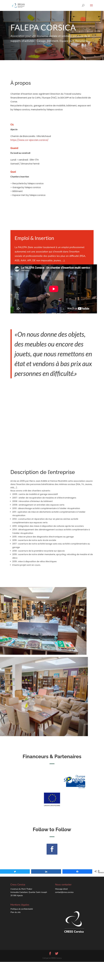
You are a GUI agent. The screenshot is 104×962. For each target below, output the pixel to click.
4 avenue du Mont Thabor (21, 889)
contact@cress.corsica (64, 892)
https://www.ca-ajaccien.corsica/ (29, 140)
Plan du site (15, 912)
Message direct (61, 889)
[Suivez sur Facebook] (52, 849)
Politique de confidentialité (21, 909)
